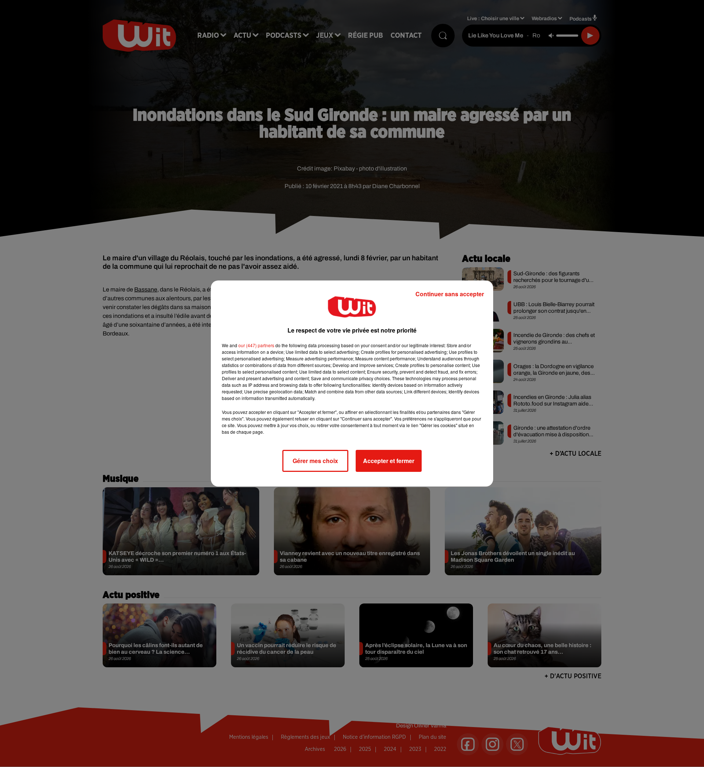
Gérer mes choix (315, 460)
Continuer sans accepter (449, 294)
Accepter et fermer (388, 460)
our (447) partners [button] (256, 345)
